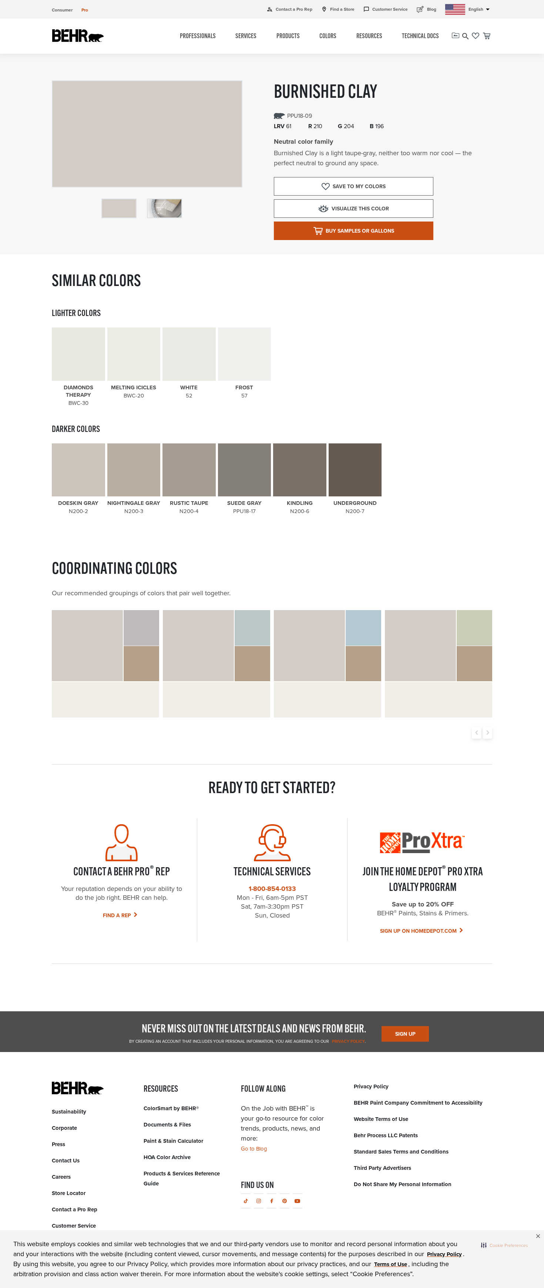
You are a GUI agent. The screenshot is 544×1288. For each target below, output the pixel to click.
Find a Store (338, 9)
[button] (504, 1245)
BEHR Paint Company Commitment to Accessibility (418, 1103)
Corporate (64, 1128)
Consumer (62, 10)
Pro (84, 10)
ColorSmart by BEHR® (171, 1108)
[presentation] (476, 733)
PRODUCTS (288, 36)
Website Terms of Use (381, 1119)
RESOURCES (369, 36)
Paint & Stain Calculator (173, 1141)
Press (58, 1144)
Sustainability (69, 1112)
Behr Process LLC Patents (386, 1135)
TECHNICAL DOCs (420, 36)
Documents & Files (167, 1125)
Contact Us (66, 1160)
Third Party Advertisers (382, 1168)
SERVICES (245, 36)
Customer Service (385, 9)
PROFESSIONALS (198, 36)
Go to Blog (254, 1149)
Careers (61, 1177)
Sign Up (405, 1034)
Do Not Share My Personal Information (402, 1184)
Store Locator (68, 1193)
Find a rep (117, 915)
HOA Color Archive (167, 1157)
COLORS (327, 36)
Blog (426, 9)
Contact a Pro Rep (289, 9)
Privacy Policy (348, 1041)
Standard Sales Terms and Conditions (401, 1152)
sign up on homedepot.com (418, 931)
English (480, 9)
